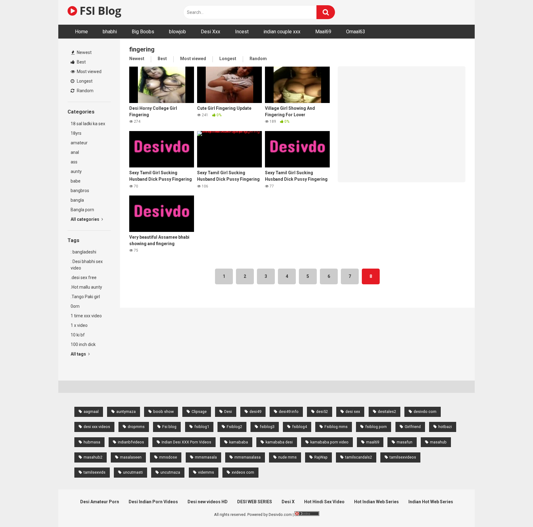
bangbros (80, 190)
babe (76, 181)
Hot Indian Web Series (376, 501)
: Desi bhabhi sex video (87, 264)
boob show (163, 411)
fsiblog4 (299, 426)
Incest (242, 32)
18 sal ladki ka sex (88, 123)
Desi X (288, 501)
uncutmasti (133, 472)
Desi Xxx (210, 32)
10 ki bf (78, 334)
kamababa (238, 442)
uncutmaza (170, 472)
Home (81, 32)
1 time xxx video (86, 315)
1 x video (79, 325)
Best (81, 62)
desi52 (322, 411)
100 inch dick (83, 344)
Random (84, 90)
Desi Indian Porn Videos (153, 501)
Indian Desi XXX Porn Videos (186, 442)
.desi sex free (84, 277)
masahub (438, 442)
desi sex (352, 411)
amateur (79, 142)
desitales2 (387, 411)
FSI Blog (99, 10)
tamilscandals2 (358, 457)
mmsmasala (206, 457)
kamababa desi (279, 442)
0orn (75, 306)
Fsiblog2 (234, 426)
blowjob (177, 32)
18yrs (76, 133)
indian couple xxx (281, 32)
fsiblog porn (376, 426)
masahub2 (93, 457)
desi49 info (289, 411)
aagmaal (91, 411)
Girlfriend (413, 426)
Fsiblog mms (336, 426)
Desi (228, 411)
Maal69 (323, 32)
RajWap (321, 457)
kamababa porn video (329, 442)
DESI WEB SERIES (254, 501)
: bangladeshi (83, 251)
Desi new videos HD (208, 501)
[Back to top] (512, 508)
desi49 (255, 411)
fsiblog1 (201, 426)
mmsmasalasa (247, 457)
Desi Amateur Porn (99, 501)
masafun (404, 442)
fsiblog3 (267, 426)
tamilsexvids (94, 472)
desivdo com (425, 411)
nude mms (287, 457)
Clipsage (199, 411)
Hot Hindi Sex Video (324, 501)
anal (75, 152)
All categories (85, 219)
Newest (84, 52)
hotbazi (445, 426)
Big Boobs (143, 32)
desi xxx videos (97, 426)
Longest (84, 81)
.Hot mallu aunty (86, 287)
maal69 (372, 442)
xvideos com (243, 472)
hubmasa (92, 442)
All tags (79, 354)
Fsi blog (169, 426)
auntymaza (126, 411)
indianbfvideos (131, 442)
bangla (77, 200)
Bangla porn (82, 209)
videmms (206, 472)
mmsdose (168, 457)
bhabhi (110, 32)
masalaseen (131, 457)
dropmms (136, 426)
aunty (76, 171)
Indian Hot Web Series (430, 501)
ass (74, 161)
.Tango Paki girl (85, 296)
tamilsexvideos (403, 457)
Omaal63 (355, 32)
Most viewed (88, 71)
